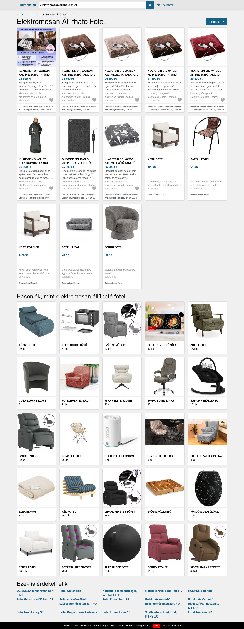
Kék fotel (69, 511)
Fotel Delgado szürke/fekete (78, 612)
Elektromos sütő (74, 345)
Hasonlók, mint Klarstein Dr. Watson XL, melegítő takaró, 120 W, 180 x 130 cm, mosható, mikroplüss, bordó (207, 109)
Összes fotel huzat (70, 283)
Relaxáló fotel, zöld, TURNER (165, 591)
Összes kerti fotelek (28, 283)
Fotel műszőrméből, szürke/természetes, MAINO (78, 601)
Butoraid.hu (28, 5)
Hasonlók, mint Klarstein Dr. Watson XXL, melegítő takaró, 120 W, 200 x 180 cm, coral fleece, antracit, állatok (122, 197)
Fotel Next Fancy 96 (30, 612)
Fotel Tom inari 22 (200, 612)
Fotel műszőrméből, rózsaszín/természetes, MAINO (203, 603)
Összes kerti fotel (156, 194)
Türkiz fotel (28, 345)
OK (156, 625)
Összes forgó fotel (113, 283)
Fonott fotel (71, 456)
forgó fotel (114, 247)
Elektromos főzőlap (163, 345)
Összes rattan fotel (199, 194)
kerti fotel (156, 159)
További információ (172, 625)
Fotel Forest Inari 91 (115, 599)
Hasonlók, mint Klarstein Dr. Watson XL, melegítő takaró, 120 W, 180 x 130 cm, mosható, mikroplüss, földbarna (165, 109)
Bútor (20, 14)
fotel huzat (70, 247)
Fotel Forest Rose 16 (116, 612)
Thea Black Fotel (117, 567)
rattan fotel (200, 159)
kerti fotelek (29, 247)
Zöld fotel (198, 345)
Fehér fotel (27, 567)
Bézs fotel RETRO (160, 456)
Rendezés (214, 21)
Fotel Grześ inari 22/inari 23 (35, 599)
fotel (31, 14)
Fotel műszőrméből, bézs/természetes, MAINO (162, 601)
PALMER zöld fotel (200, 591)
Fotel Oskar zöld (70, 591)
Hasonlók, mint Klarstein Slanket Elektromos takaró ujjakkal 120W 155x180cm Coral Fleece (34, 197)
